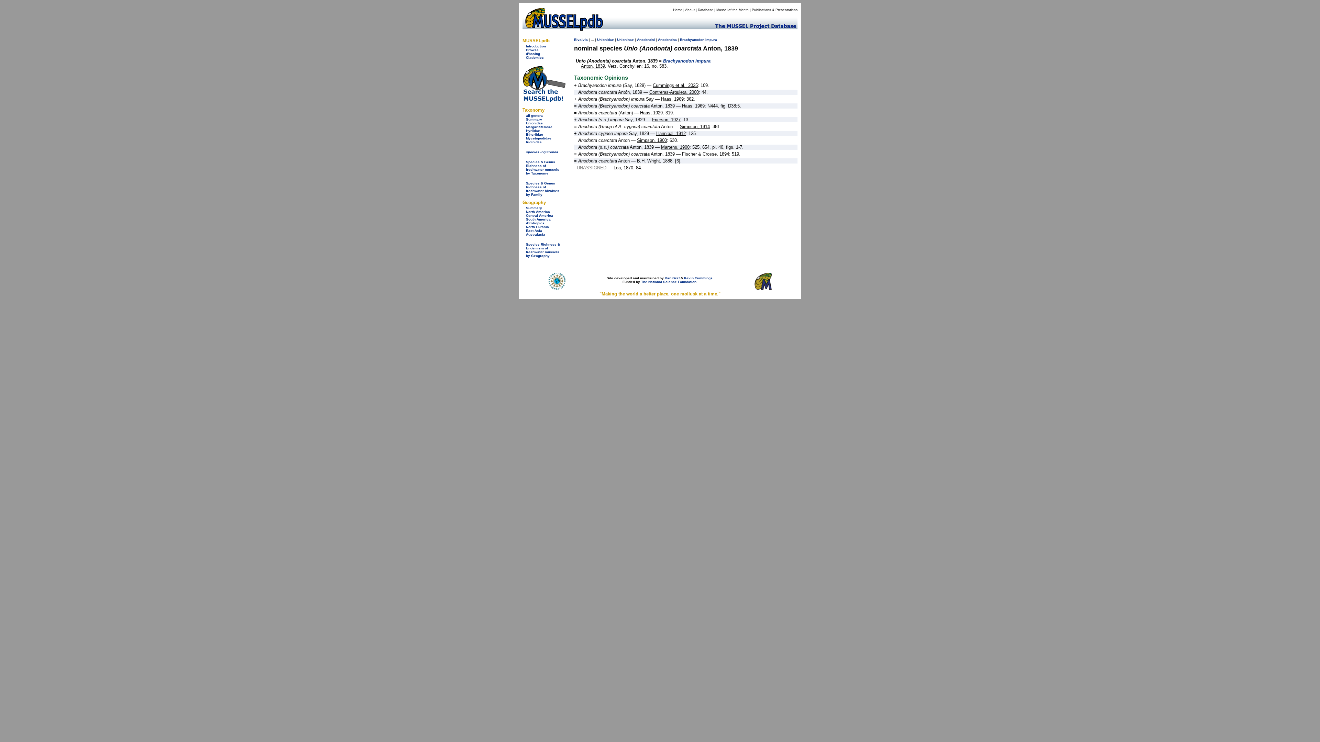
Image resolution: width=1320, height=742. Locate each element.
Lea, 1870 (623, 167)
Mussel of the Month (732, 10)
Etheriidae (534, 134)
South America (538, 219)
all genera (534, 115)
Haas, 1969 (672, 99)
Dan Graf (672, 278)
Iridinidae (534, 142)
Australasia (535, 234)
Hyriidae (533, 131)
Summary (534, 119)
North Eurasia (537, 227)
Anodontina (667, 40)
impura (711, 40)
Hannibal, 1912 (671, 133)
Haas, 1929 (651, 112)
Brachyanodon (692, 40)
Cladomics (535, 57)
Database (705, 10)
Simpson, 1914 (695, 126)
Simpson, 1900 (652, 140)
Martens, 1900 (675, 147)
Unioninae (625, 40)
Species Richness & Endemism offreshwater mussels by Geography (543, 250)
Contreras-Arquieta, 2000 (674, 92)
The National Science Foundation (668, 282)
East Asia (534, 231)
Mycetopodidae (538, 138)
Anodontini (646, 40)
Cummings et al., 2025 (675, 85)
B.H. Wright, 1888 (654, 161)
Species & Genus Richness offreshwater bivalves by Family (542, 188)
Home (677, 10)
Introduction (536, 46)
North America (538, 212)
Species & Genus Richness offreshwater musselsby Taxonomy (542, 167)
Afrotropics (535, 223)
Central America (539, 215)
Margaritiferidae (539, 127)
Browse (532, 50)
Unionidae (534, 123)
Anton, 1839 (593, 66)
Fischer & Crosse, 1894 (705, 154)
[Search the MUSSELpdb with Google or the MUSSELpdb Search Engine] (543, 100)
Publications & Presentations (775, 10)
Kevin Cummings (698, 278)
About (690, 10)
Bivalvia (581, 40)
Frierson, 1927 (666, 119)
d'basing (533, 54)
